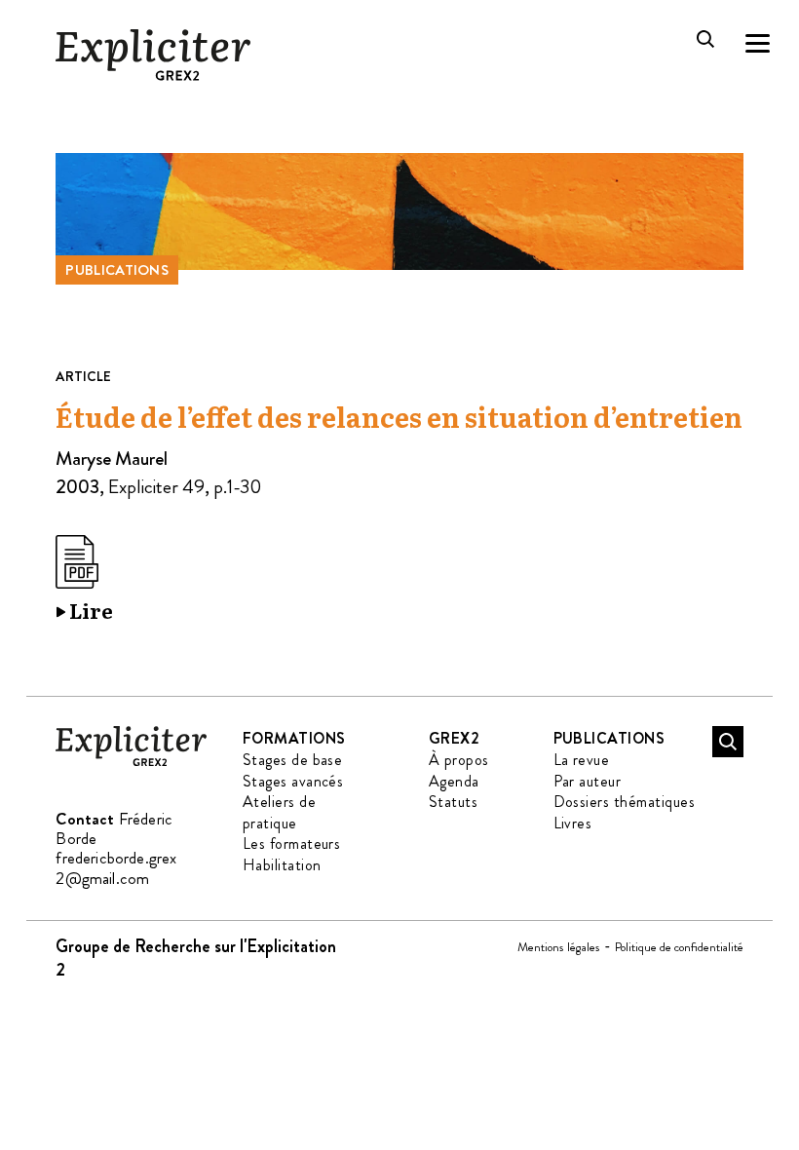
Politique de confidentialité (679, 947)
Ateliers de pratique (279, 812)
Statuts (453, 801)
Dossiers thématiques (624, 801)
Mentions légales (558, 947)
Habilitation (282, 865)
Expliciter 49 (156, 487)
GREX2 (454, 738)
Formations (294, 738)
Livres (572, 823)
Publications (117, 270)
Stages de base (293, 759)
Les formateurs (292, 843)
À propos (459, 759)
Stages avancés (293, 781)
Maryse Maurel (112, 458)
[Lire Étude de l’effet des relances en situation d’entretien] (84, 581)
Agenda (454, 781)
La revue (581, 759)
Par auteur (587, 781)
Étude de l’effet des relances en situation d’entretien (399, 418)
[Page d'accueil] (131, 762)
